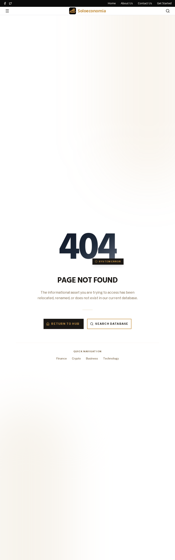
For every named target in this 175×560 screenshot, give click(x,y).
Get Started (164, 3)
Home (112, 3)
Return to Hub (65, 323)
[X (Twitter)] (10, 3)
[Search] (168, 11)
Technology (111, 358)
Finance (61, 358)
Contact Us (145, 3)
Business (92, 358)
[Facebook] (4, 3)
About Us (127, 3)
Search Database (111, 323)
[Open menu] (7, 11)
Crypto (76, 358)
